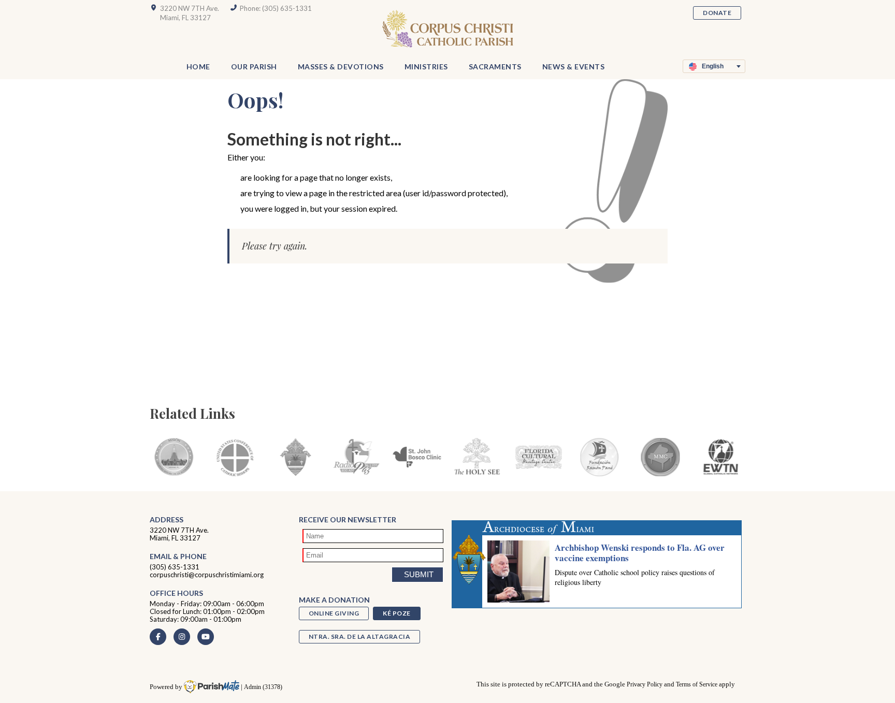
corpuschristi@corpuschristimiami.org (207, 574)
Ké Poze (397, 613)
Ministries (426, 66)
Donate (717, 13)
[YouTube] (205, 636)
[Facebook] (158, 636)
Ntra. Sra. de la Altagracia (360, 636)
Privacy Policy (644, 684)
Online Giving (334, 613)
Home (198, 66)
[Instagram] (182, 636)
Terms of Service (696, 684)
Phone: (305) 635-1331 (276, 8)
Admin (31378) (263, 687)
